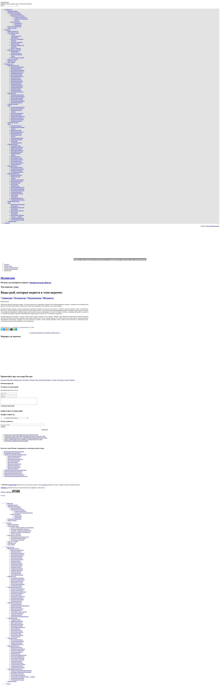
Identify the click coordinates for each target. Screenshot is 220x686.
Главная (6, 264)
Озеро (207, 226)
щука (51, 298)
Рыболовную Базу (214, 226)
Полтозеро (25, 380)
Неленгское (8, 277)
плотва (38, 298)
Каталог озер (8, 266)
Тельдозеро (60, 380)
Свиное (54, 380)
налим (9, 298)
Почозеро (32, 380)
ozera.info (44, 485)
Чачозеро (72, 380)
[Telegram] (9, 329)
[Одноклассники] (7, 329)
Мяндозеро (10, 380)
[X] (11, 329)
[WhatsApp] (14, 329)
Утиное (66, 380)
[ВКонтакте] (4, 329)
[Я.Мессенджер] (2, 329)
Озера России (5, 2)
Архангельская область (11, 269)
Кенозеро (3, 380)
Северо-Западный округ (11, 267)
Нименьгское (18, 380)
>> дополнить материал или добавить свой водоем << (44, 332)
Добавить (4, 487)
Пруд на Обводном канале (43, 380)
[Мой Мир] (16, 329)
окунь (23, 298)
